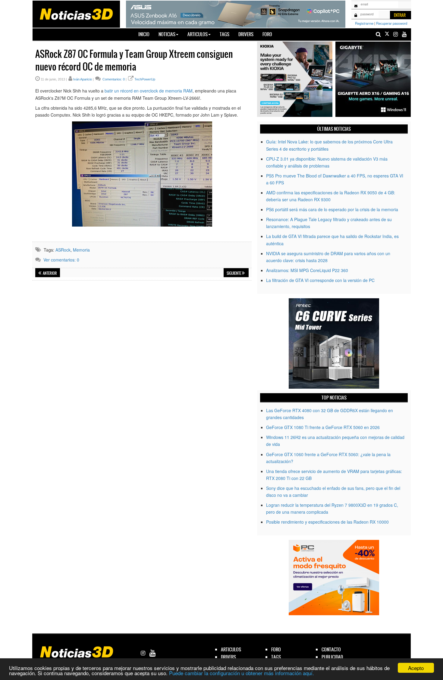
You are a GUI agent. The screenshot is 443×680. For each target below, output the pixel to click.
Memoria (81, 250)
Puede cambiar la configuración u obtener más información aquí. (241, 673)
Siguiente (234, 273)
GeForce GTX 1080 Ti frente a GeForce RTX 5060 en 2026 (323, 427)
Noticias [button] (167, 34)
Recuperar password (391, 23)
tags (276, 656)
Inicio (146, 34)
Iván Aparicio (82, 79)
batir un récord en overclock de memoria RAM (149, 91)
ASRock (63, 250)
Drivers (245, 34)
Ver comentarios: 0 (61, 260)
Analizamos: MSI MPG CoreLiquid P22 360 (307, 270)
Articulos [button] (197, 34)
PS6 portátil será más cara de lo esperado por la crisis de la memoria (332, 209)
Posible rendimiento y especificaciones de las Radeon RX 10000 (327, 522)
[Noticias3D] (76, 14)
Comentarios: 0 (113, 79)
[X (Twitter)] (387, 34)
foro (276, 649)
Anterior (49, 273)
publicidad (332, 656)
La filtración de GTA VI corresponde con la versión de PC (320, 280)
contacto (331, 649)
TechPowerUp (144, 79)
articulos (231, 649)
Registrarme (364, 23)
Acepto (416, 668)
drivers (228, 656)
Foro (267, 34)
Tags (224, 34)
